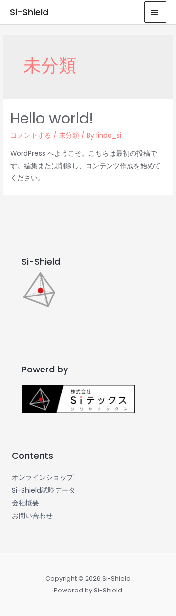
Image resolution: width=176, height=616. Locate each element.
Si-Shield (29, 12)
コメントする (30, 135)
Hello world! (52, 118)
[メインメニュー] (155, 12)
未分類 (69, 135)
